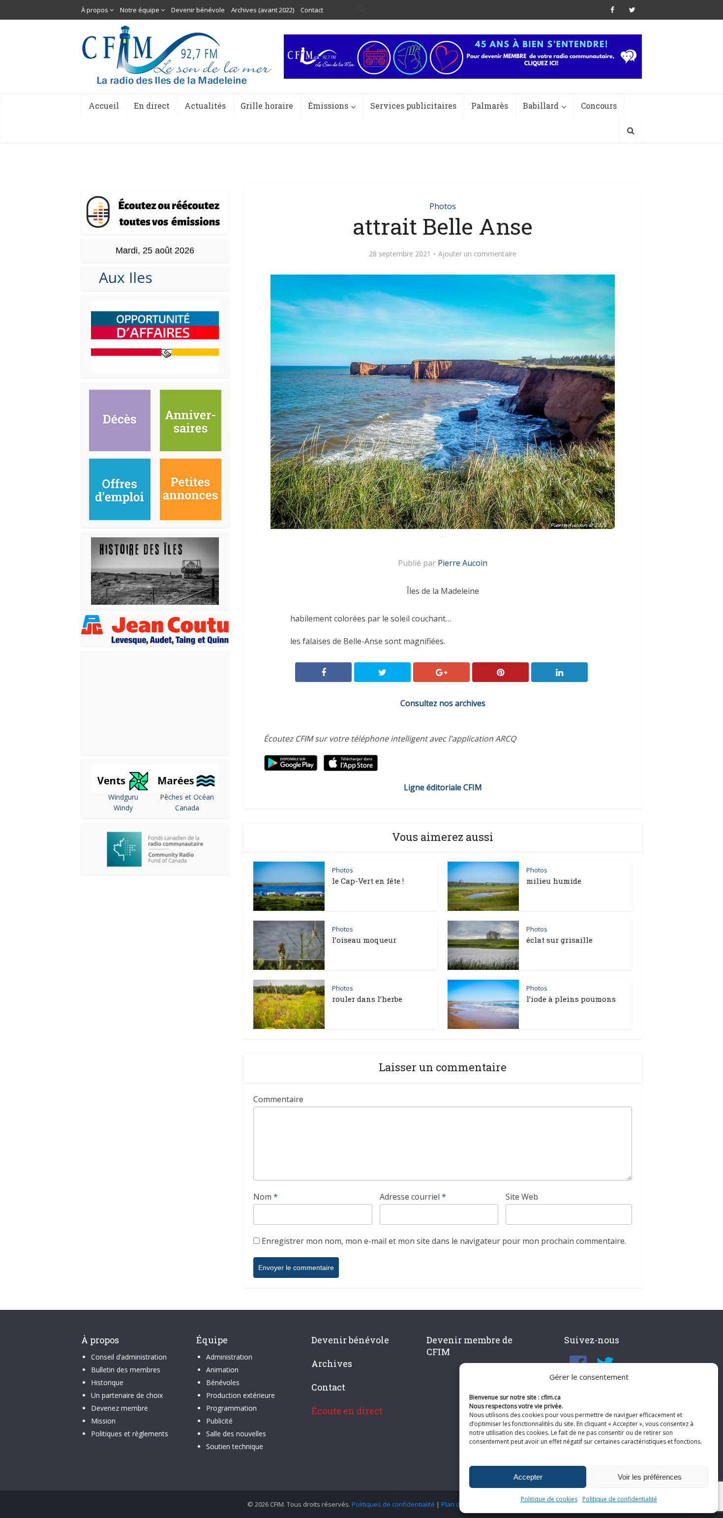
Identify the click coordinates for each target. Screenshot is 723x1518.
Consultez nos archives (442, 703)
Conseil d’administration (129, 1357)
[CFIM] (178, 55)
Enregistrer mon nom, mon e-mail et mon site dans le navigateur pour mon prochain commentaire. (444, 1241)
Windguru (123, 797)
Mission (103, 1420)
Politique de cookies (549, 1499)
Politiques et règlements (129, 1433)
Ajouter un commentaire (477, 253)
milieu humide (553, 881)
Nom (265, 1196)
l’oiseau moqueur (364, 940)
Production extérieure (240, 1395)
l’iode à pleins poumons (571, 999)
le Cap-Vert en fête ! (368, 881)
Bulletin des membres (125, 1369)
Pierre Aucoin (462, 563)
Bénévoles (223, 1382)
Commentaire (278, 1099)
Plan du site (458, 1504)
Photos (442, 206)
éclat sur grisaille (559, 940)
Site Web (522, 1196)
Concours (599, 105)
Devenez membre (119, 1408)
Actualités (205, 105)
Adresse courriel (413, 1196)
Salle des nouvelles (236, 1433)
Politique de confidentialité (619, 1499)
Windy (123, 807)
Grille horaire (267, 105)
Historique (107, 1382)
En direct (152, 105)
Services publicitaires (413, 105)
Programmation (231, 1408)
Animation (222, 1369)
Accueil (104, 105)
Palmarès (489, 105)
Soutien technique (234, 1446)
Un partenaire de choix (127, 1395)
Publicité (219, 1420)
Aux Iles (121, 277)
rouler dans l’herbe (367, 999)
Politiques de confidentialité (393, 1504)
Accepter (527, 1477)
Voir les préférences (650, 1477)
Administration (229, 1357)
